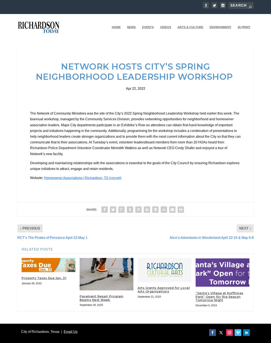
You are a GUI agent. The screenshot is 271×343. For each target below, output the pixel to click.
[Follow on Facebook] (212, 332)
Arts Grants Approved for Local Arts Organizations (164, 289)
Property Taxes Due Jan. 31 (44, 278)
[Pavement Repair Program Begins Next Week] (106, 274)
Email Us (70, 331)
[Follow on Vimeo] (238, 332)
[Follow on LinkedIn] (246, 332)
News (131, 27)
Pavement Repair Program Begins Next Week (101, 298)
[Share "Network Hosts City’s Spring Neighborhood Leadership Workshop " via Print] (181, 209)
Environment (220, 27)
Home (116, 27)
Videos (165, 27)
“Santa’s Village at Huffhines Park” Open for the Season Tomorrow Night (219, 296)
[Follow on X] (221, 332)
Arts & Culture (190, 27)
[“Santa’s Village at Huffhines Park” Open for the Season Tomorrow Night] (222, 272)
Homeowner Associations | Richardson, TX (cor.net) (82, 178)
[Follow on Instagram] (229, 332)
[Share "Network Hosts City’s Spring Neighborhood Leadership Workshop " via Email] (172, 209)
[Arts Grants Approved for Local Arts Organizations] (164, 270)
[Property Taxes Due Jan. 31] (48, 265)
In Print (244, 27)
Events (148, 27)
